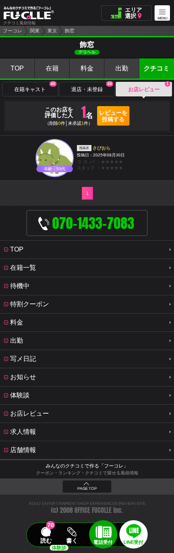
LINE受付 (133, 542)
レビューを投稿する (113, 115)
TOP (17, 68)
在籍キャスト (34, 87)
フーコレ (12, 31)
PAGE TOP (87, 489)
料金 (87, 68)
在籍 (52, 68)
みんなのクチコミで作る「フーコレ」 (87, 466)
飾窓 (69, 31)
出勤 (121, 68)
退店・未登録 (91, 87)
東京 (52, 31)
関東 (35, 31)
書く (72, 540)
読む (46, 540)
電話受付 (103, 542)
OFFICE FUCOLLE (93, 510)
